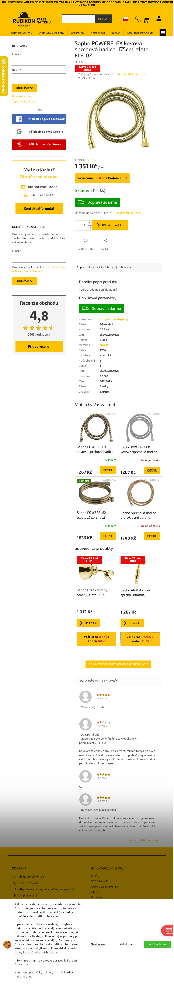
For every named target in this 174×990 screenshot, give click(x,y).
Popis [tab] (80, 267)
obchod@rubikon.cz (31, 877)
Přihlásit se (24, 88)
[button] (96, 470)
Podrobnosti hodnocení (130, 74)
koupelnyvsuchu (28, 895)
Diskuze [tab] (126, 267)
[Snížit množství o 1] (90, 227)
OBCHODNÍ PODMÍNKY (104, 887)
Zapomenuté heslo (24, 102)
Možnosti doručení (129, 213)
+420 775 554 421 (29, 883)
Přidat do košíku (112, 225)
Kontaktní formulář (39, 208)
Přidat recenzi (39, 346)
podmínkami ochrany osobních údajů (38, 269)
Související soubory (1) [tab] (102, 267)
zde (25, 964)
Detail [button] (108, 470)
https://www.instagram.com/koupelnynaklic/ (46, 889)
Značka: (87, 78)
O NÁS (95, 876)
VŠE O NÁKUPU (100, 881)
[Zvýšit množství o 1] (90, 222)
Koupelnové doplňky (114, 319)
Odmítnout (127, 944)
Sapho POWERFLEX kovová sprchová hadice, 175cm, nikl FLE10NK (139, 449)
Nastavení (98, 944)
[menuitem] (22, 33)
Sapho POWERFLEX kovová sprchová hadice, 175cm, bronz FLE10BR (95, 449)
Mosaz (104, 345)
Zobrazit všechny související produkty (118, 664)
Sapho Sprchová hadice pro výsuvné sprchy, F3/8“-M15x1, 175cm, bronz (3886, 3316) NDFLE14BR (138, 515)
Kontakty (97, 897)
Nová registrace (22, 97)
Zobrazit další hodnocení (144, 840)
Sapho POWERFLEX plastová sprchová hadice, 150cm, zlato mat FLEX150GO (96, 515)
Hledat (103, 18)
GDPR (94, 892)
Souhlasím (159, 944)
